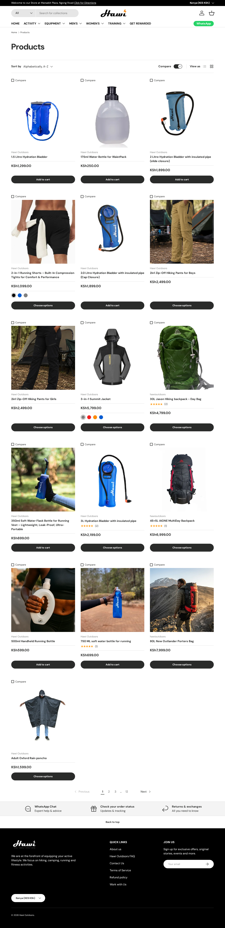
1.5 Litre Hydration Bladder (29, 157)
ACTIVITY (30, 23)
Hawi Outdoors (26, 915)
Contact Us (117, 863)
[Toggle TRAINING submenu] (124, 23)
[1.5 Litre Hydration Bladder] (43, 116)
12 (127, 791)
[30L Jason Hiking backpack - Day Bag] (182, 358)
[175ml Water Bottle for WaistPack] (112, 116)
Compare (164, 66)
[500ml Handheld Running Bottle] (43, 600)
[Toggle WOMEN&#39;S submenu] (102, 23)
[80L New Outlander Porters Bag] (182, 600)
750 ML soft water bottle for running (106, 641)
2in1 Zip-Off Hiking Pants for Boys (172, 273)
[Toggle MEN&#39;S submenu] (80, 23)
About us (115, 849)
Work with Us (118, 884)
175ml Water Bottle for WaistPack (103, 157)
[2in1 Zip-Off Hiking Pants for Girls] (43, 358)
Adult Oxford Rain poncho (29, 758)
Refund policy (118, 877)
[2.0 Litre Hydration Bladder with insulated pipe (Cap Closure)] (112, 232)
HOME (15, 23)
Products (25, 32)
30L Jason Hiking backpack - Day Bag (175, 399)
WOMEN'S (93, 23)
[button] (212, 13)
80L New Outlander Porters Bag (172, 641)
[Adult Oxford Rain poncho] (43, 717)
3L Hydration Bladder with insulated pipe (108, 521)
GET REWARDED (140, 23)
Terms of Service (120, 870)
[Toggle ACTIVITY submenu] (39, 23)
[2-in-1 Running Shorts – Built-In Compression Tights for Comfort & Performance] (43, 232)
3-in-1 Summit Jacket (96, 399)
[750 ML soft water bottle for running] (112, 600)
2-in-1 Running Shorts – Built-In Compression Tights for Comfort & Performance (42, 275)
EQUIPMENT (53, 23)
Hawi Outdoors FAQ (122, 856)
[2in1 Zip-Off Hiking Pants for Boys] (182, 232)
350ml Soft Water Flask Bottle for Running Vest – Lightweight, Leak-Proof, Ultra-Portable (40, 525)
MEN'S (73, 23)
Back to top (113, 822)
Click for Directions (85, 2)
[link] (81, 792)
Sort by (16, 66)
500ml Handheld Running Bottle (33, 641)
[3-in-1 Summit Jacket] (112, 358)
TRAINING (114, 23)
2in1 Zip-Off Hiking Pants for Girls (33, 399)
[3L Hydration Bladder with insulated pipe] (112, 480)
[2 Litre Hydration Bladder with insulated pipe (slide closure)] (182, 116)
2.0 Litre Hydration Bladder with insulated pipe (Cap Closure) (112, 275)
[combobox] (45, 13)
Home (14, 32)
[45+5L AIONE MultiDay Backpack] (182, 480)
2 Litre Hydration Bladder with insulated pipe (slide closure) (180, 159)
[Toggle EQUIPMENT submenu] (64, 23)
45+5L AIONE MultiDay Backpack (172, 521)
